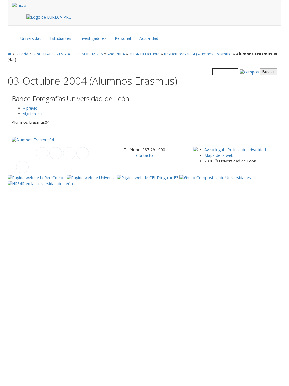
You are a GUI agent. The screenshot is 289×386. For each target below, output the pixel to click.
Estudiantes (60, 38)
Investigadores (93, 38)
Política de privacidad (246, 149)
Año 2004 (116, 54)
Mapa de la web (218, 155)
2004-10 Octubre (144, 54)
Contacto (144, 155)
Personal (123, 38)
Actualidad (148, 38)
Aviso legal (214, 149)
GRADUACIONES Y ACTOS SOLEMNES (67, 54)
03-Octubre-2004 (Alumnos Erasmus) (198, 54)
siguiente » (33, 113)
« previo (30, 108)
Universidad (30, 38)
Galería (22, 54)
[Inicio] (19, 5)
